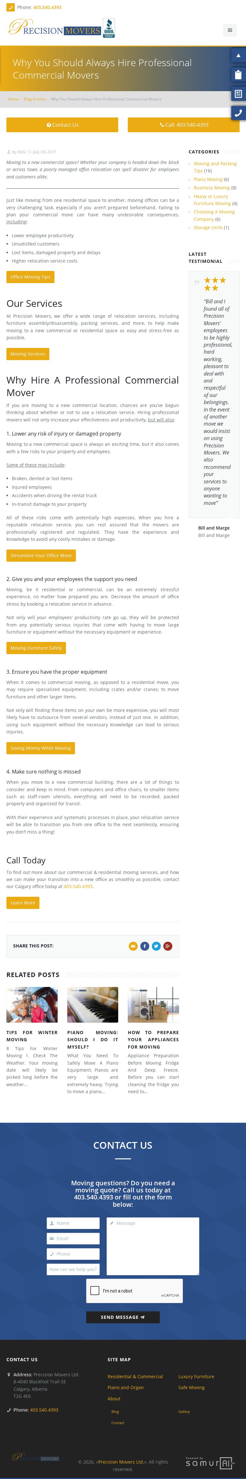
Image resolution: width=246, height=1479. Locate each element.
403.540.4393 (47, 7)
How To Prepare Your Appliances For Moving (153, 1039)
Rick (21, 152)
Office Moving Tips (30, 277)
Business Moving (212, 188)
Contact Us (65, 124)
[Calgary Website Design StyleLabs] (210, 1463)
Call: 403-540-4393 (187, 124)
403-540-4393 (78, 886)
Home (13, 99)
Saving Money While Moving (41, 748)
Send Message (120, 1317)
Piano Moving (208, 179)
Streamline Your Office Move (41, 555)
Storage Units (208, 227)
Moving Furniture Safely (36, 648)
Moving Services (28, 354)
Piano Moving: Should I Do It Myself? (93, 1039)
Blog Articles (35, 99)
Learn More (23, 903)
